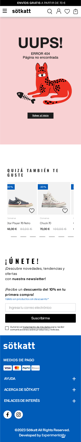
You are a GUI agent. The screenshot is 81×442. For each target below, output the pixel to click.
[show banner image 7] (61, 237)
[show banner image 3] (23, 237)
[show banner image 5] (42, 237)
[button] (49, 11)
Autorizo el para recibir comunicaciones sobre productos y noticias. (37, 328)
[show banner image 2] (14, 237)
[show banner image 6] (52, 237)
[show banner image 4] (33, 237)
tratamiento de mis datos (37, 327)
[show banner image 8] (71, 237)
